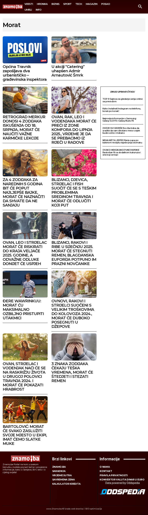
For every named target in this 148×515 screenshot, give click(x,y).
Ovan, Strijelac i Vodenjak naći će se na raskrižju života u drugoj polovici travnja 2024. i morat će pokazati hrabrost (24, 376)
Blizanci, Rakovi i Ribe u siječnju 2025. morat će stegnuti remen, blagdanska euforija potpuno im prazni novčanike (73, 253)
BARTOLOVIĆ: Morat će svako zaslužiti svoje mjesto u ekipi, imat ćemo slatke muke (25, 435)
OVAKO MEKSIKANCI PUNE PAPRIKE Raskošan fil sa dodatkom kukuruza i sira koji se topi (122, 152)
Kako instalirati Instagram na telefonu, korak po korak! (122, 109)
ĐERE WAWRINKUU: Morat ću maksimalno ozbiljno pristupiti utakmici (23, 309)
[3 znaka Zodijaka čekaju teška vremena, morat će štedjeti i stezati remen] (73, 346)
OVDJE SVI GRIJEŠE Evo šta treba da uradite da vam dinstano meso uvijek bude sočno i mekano (121, 130)
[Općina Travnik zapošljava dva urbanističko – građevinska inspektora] (25, 49)
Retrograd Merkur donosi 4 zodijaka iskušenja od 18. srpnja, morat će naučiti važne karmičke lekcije (24, 127)
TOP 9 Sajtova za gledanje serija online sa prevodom (123, 100)
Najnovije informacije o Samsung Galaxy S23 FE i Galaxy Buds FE (119, 119)
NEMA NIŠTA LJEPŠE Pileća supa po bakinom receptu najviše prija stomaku (122, 141)
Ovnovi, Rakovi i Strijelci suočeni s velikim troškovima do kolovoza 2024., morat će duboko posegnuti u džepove (72, 314)
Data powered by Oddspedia (122, 482)
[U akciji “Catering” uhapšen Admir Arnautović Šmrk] (73, 49)
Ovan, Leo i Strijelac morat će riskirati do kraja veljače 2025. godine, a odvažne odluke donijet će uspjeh (25, 253)
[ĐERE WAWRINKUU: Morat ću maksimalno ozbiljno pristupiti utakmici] (25, 284)
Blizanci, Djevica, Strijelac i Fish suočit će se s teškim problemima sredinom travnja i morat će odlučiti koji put (73, 192)
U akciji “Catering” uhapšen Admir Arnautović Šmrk (68, 70)
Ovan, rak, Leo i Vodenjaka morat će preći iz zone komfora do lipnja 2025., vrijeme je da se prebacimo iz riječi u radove (73, 130)
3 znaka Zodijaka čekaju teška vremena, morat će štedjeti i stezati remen (72, 372)
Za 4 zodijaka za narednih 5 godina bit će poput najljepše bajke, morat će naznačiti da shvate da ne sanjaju (24, 192)
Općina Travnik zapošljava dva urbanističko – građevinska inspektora (25, 73)
